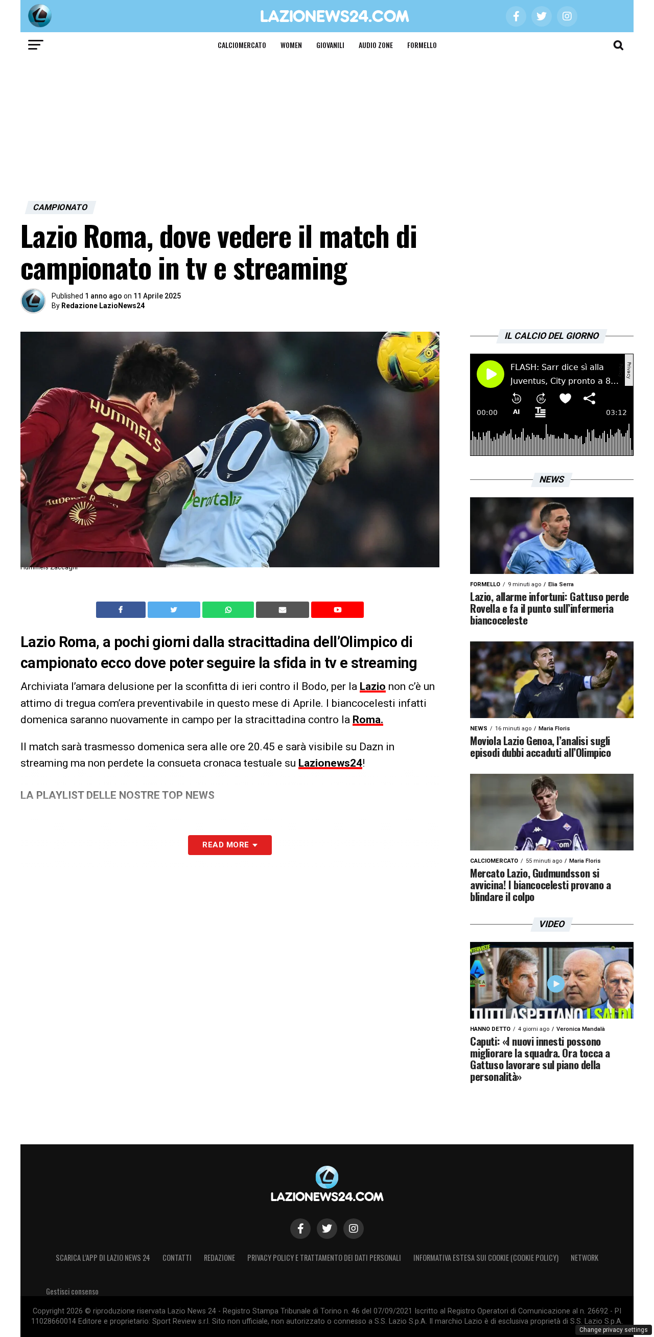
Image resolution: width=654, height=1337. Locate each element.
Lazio (373, 686)
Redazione (219, 1257)
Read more (225, 844)
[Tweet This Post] (175, 610)
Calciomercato (242, 44)
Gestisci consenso (72, 1291)
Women (291, 44)
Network (584, 1257)
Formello (422, 44)
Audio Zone (376, 44)
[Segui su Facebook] (300, 1228)
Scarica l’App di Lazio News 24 (103, 1257)
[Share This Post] (229, 610)
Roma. (368, 719)
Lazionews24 (330, 763)
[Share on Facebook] (122, 610)
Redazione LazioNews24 (103, 306)
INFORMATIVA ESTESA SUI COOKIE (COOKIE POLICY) (485, 1257)
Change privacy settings (613, 1329)
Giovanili (330, 44)
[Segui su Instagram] (353, 1228)
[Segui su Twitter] (327, 1228)
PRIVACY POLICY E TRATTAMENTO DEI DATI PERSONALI (324, 1257)
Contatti (177, 1257)
